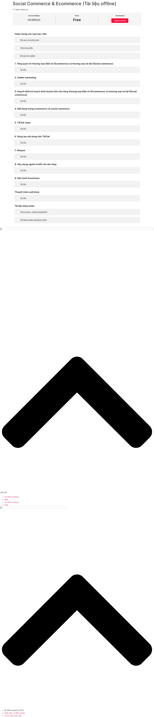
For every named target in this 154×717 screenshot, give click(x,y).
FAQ (6, 499)
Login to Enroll (120, 21)
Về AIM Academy (12, 497)
